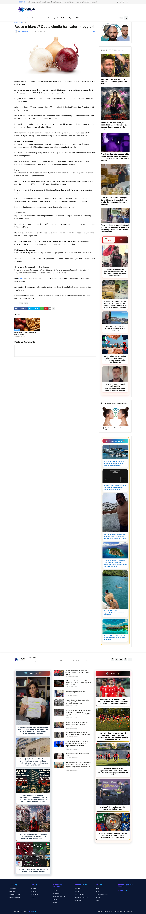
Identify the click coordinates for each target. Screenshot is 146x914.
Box (97, 891)
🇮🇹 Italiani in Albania (109, 240)
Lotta (98, 897)
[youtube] (124, 2)
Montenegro (56, 893)
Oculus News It (31, 911)
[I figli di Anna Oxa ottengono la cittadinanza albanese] (59, 693)
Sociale (33, 897)
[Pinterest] (46, 308)
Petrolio (77, 891)
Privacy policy (108, 911)
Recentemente (41, 18)
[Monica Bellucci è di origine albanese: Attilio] (59, 756)
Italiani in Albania (14, 897)
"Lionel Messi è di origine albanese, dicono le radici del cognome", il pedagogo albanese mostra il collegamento (76, 744)
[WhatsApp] (42, 308)
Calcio (63, 18)
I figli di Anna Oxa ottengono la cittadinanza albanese (75, 692)
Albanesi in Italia (14, 894)
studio (20, 278)
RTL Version (128, 911)
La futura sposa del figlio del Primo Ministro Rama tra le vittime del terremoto (76, 724)
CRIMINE (104, 50)
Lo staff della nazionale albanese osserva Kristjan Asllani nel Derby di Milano (76, 672)
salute (26, 303)
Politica (33, 888)
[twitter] (120, 2)
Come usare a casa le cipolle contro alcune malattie (25, 333)
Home (22, 18)
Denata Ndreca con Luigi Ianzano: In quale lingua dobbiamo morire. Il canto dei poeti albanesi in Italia (77, 702)
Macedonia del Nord (59, 896)
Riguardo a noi (74, 18)
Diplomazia (34, 894)
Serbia (55, 902)
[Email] (49, 308)
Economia (34, 891)
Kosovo (55, 890)
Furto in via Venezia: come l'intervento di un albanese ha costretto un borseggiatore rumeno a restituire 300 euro (78, 713)
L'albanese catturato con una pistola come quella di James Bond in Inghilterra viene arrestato (78, 682)
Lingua (54, 18)
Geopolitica (78, 888)
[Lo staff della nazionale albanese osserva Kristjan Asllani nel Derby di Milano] (59, 673)
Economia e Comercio (81, 897)
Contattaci (118, 911)
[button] (121, 18)
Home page (18, 22)
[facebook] (117, 2)
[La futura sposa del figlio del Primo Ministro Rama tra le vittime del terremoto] (59, 725)
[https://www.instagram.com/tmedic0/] (130, 659)
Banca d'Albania (79, 894)
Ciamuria (12, 891)
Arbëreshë (12, 888)
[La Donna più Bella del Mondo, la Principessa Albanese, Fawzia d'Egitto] (59, 735)
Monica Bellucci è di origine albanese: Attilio (77, 754)
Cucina (29, 18)
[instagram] (125, 659)
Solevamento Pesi (101, 894)
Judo (97, 900)
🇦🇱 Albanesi (121, 240)
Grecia (55, 899)
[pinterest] (127, 2)
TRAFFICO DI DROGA (116, 50)
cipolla (25, 22)
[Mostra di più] (53, 308)
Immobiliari (78, 900)
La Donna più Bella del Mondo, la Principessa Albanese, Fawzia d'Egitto (77, 733)
